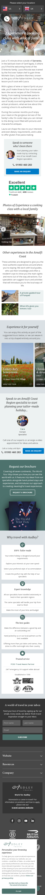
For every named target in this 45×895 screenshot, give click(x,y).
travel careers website (22, 807)
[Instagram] (19, 820)
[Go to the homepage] (23, 18)
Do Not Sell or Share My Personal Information (18, 884)
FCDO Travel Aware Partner (22, 664)
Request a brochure (22, 492)
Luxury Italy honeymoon (10, 370)
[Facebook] (12, 820)
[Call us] (7, 19)
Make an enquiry (22, 171)
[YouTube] (25, 820)
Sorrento (36, 60)
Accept (18, 891)
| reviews (21, 192)
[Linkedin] (32, 820)
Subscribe (22, 737)
